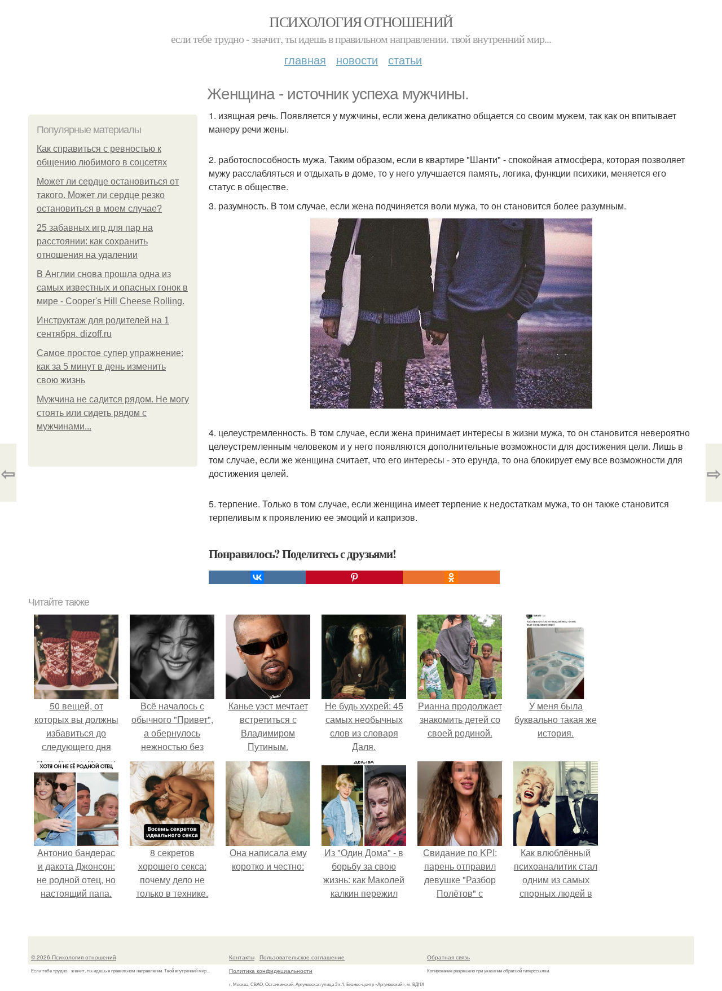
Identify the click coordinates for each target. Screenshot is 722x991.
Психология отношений (360, 21)
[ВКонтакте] (257, 577)
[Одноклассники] (451, 577)
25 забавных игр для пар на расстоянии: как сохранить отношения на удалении (95, 241)
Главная (305, 59)
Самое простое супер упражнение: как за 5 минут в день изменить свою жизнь (110, 366)
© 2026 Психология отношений (73, 957)
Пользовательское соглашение (302, 957)
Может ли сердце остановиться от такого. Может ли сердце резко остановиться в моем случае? (108, 195)
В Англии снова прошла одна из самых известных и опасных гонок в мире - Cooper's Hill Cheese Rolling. (112, 287)
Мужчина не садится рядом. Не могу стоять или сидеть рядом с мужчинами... (113, 412)
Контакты (241, 957)
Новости (357, 59)
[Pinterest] (354, 577)
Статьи (405, 59)
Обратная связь (448, 957)
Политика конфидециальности (270, 971)
